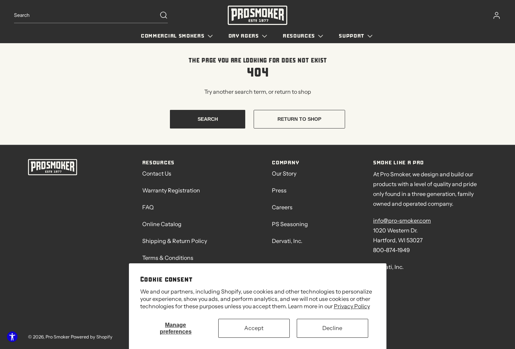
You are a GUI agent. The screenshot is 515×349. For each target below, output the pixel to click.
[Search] (160, 15)
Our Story (284, 173)
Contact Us (156, 173)
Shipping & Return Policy (174, 240)
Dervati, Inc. (287, 240)
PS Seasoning (290, 224)
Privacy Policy (352, 306)
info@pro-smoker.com (402, 220)
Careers (282, 207)
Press (279, 190)
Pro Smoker (58, 337)
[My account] (493, 15)
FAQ (148, 207)
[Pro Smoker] (257, 15)
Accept (253, 327)
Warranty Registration (171, 190)
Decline (332, 327)
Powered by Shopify (91, 337)
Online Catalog (161, 224)
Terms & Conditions (167, 257)
